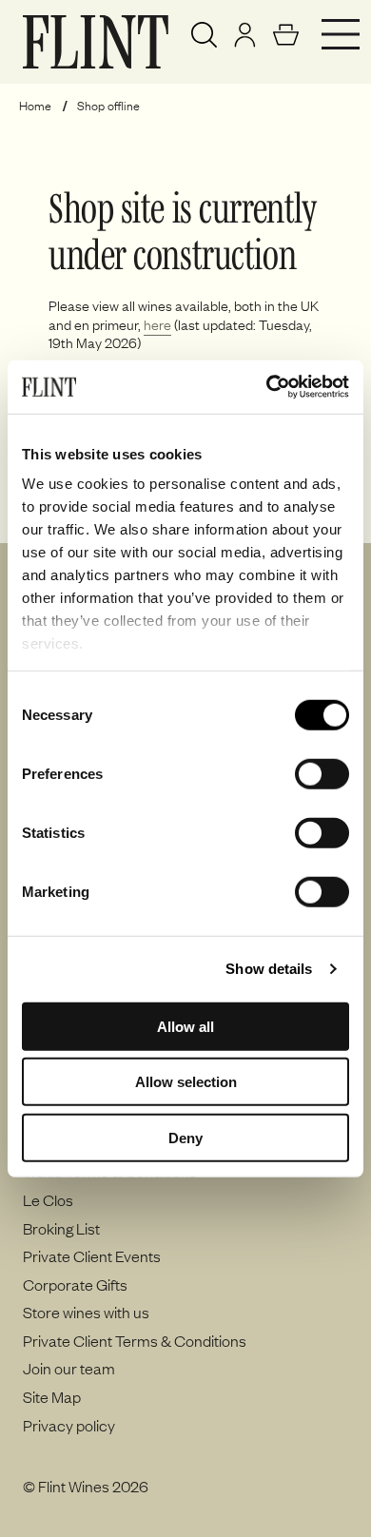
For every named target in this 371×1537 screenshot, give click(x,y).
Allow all (185, 1026)
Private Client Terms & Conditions (134, 1340)
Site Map (52, 1396)
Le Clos (48, 1199)
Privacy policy (69, 1424)
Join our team (69, 1367)
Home (35, 106)
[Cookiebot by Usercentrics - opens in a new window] (267, 387)
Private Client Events (92, 1255)
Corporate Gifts (75, 1284)
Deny (185, 1137)
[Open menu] (341, 34)
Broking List (61, 1227)
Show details (268, 969)
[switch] (322, 773)
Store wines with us (86, 1311)
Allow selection (186, 1082)
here (157, 324)
